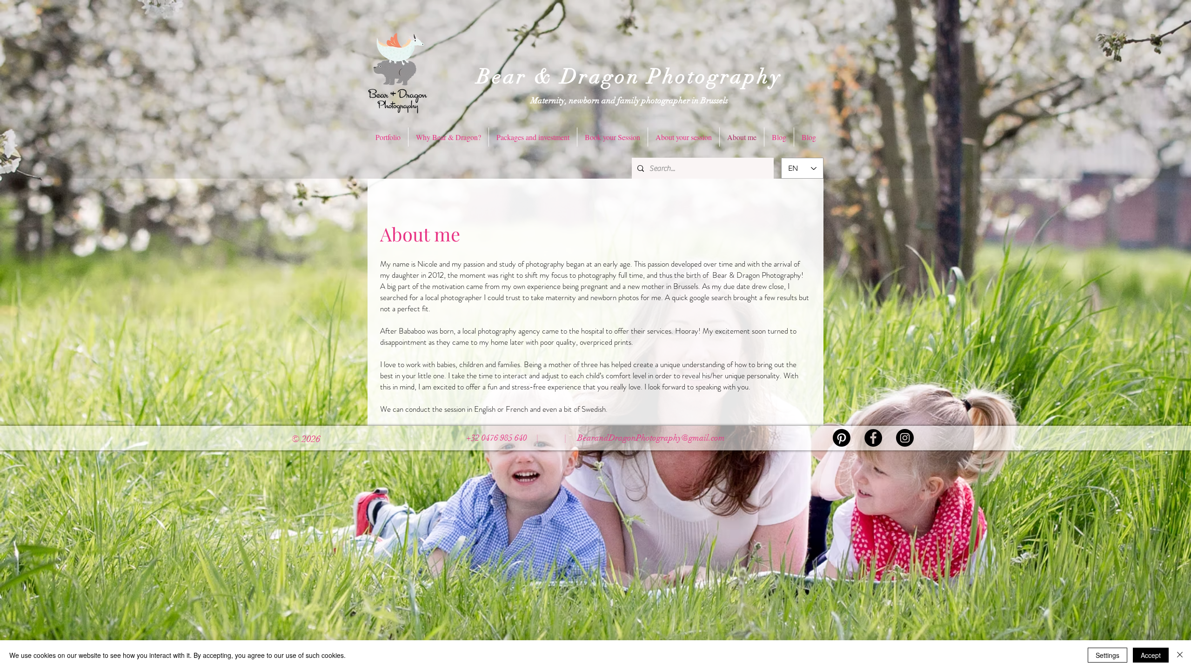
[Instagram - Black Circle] (905, 438)
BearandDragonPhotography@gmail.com (651, 438)
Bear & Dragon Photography (629, 76)
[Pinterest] (841, 438)
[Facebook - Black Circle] (873, 438)
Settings (1107, 655)
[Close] (1179, 655)
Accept (1151, 655)
